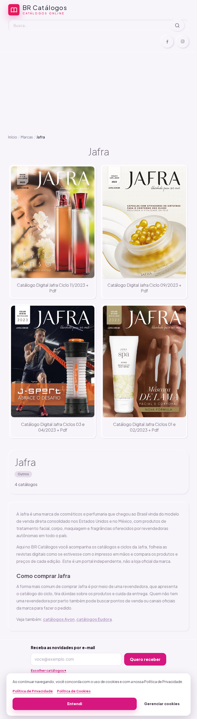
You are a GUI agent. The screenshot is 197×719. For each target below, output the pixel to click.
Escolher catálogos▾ (48, 670)
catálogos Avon (59, 619)
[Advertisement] (98, 89)
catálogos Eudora (94, 619)
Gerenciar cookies (162, 703)
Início (12, 137)
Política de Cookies (74, 691)
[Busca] (177, 25)
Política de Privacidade (33, 691)
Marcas (27, 137)
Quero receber (145, 659)
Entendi (74, 703)
